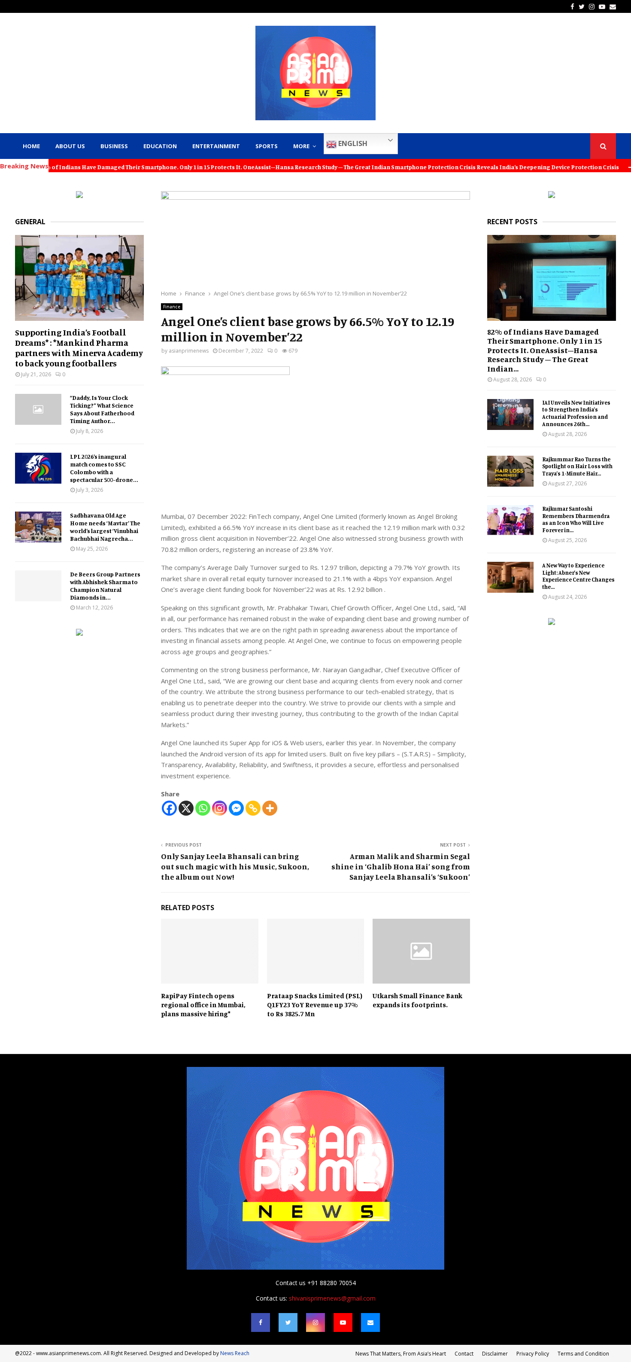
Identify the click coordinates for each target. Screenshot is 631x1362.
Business (114, 146)
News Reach (234, 1353)
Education (160, 146)
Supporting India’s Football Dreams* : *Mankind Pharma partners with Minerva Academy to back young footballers (79, 348)
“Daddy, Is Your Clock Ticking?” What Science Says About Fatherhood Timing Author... (102, 409)
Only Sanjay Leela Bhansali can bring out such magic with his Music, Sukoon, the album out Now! (235, 866)
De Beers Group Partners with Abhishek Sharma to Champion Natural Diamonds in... (105, 585)
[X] (186, 808)
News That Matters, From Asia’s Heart (400, 1353)
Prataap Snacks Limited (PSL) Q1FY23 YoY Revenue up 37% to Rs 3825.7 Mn (314, 1004)
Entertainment (216, 146)
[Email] (370, 1322)
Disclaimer (495, 1353)
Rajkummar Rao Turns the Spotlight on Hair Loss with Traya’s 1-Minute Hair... (577, 466)
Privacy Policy (532, 1353)
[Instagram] (219, 808)
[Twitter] (288, 1322)
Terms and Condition (583, 1353)
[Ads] (79, 195)
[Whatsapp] (202, 808)
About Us (70, 146)
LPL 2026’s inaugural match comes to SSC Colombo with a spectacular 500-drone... (104, 468)
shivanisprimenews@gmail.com (332, 1298)
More (301, 146)
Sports (266, 146)
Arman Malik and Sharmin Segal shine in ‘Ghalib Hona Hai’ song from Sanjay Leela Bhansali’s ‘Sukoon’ (400, 866)
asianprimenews (189, 350)
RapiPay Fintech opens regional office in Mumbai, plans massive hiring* (203, 1004)
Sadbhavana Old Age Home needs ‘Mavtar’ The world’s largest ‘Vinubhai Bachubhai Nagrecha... (105, 527)
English (352, 143)
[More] (269, 808)
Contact (464, 1353)
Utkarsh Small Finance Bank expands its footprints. (417, 1000)
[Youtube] (343, 1322)
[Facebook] (169, 808)
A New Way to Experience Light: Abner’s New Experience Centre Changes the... (578, 576)
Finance (171, 307)
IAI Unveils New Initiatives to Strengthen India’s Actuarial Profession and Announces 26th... (576, 413)
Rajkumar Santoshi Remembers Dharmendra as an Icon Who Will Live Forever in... (576, 519)
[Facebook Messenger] (236, 808)
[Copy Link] (253, 808)
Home (31, 146)
